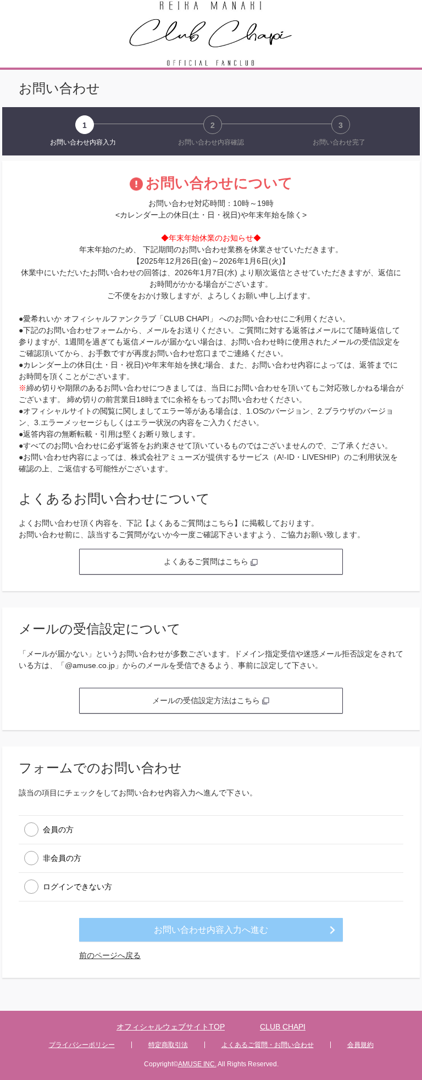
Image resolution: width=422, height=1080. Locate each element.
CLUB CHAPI (283, 1026)
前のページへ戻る (110, 955)
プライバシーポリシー (82, 1045)
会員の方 (58, 829)
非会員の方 (62, 858)
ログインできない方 (77, 886)
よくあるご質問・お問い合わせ (267, 1045)
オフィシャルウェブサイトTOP (170, 1026)
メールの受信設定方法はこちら (207, 700)
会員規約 (360, 1045)
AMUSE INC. (197, 1064)
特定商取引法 (168, 1045)
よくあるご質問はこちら (207, 561)
